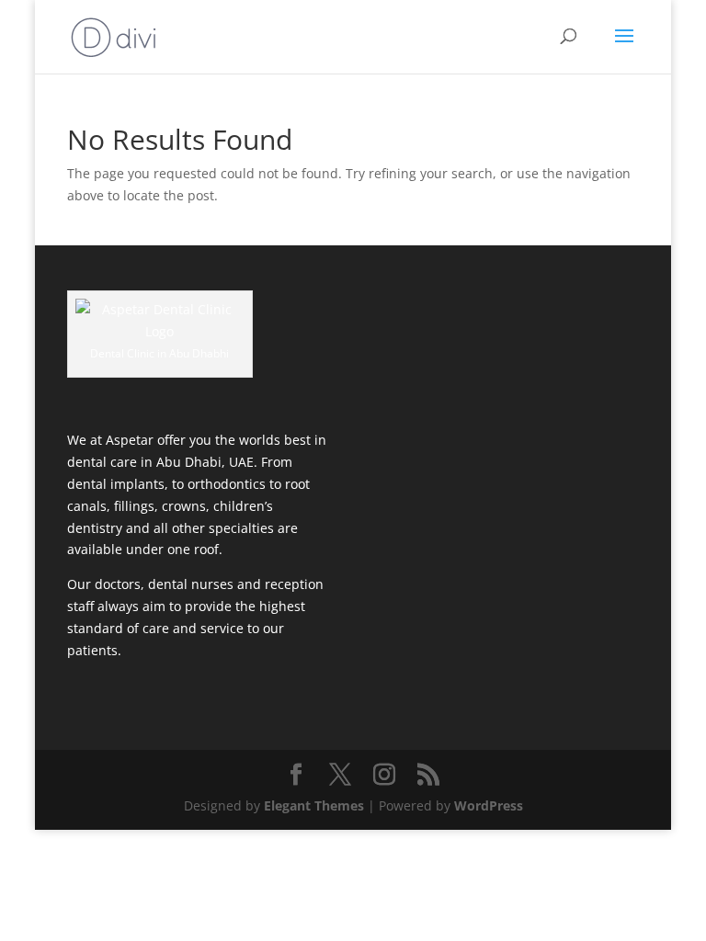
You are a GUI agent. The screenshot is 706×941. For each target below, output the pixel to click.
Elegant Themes (314, 805)
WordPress (488, 805)
